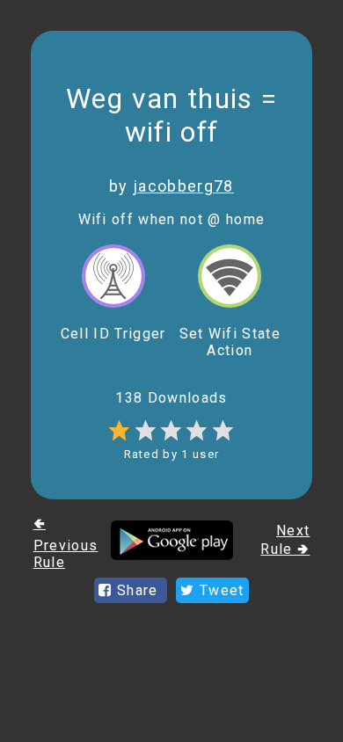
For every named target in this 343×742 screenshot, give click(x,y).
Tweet (219, 590)
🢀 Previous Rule (66, 543)
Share (138, 590)
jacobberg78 (183, 186)
